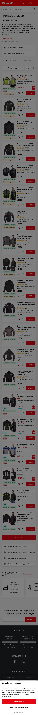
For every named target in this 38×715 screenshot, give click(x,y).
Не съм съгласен (19, 712)
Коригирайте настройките (19, 707)
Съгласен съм (19, 701)
